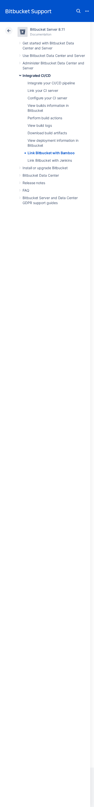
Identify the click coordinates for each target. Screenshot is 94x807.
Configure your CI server (47, 98)
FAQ (26, 190)
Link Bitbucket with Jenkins (50, 160)
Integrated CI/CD (37, 75)
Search (78, 11)
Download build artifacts (47, 133)
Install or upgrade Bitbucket (45, 168)
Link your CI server (43, 90)
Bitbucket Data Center (41, 175)
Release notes (34, 183)
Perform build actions (45, 118)
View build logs (40, 125)
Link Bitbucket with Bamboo (51, 153)
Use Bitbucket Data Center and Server (54, 55)
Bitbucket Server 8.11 (47, 29)
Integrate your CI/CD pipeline (51, 83)
